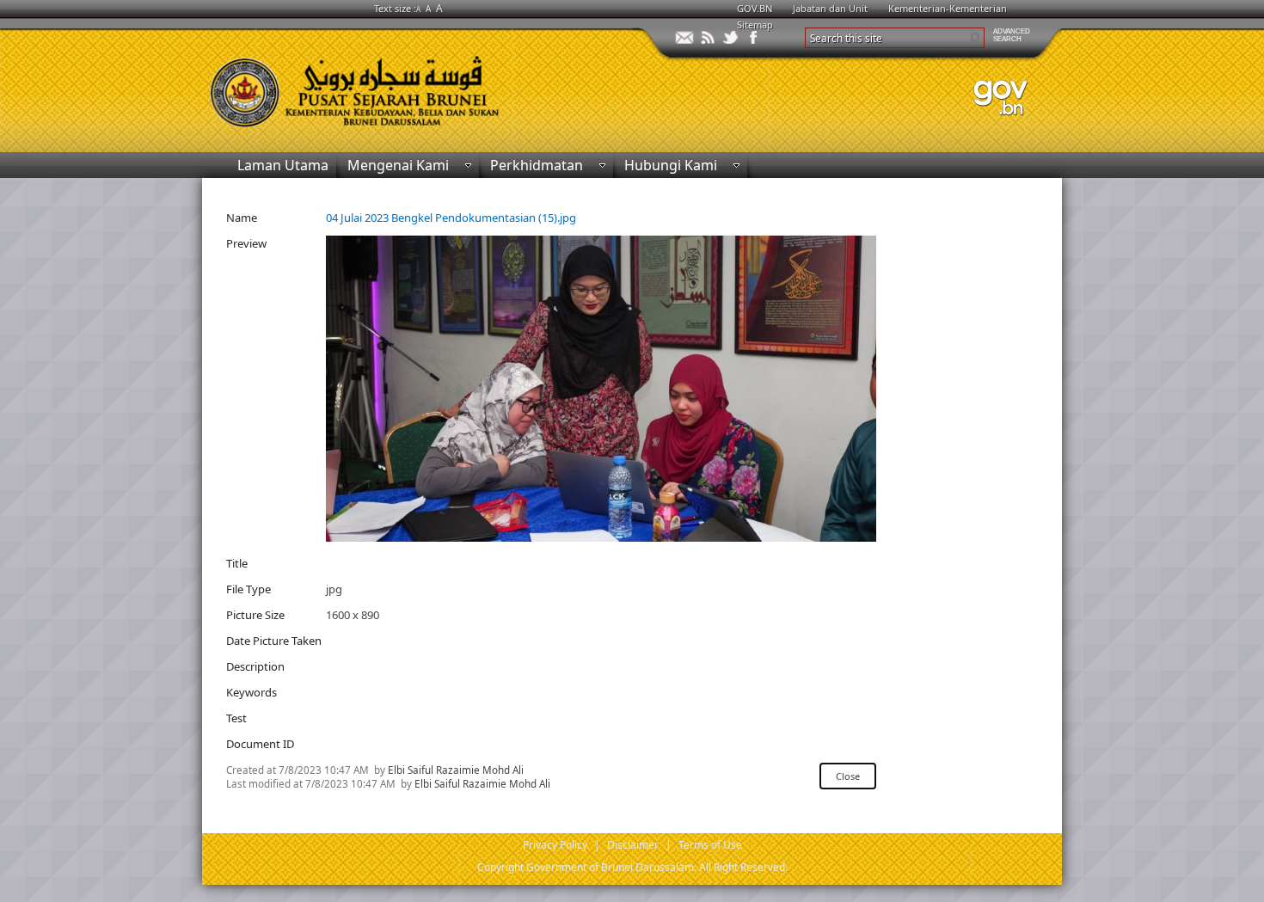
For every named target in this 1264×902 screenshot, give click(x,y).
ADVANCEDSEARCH (1011, 35)
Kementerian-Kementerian (947, 8)
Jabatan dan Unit (830, 8)
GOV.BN (754, 8)
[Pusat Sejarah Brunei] (417, 84)
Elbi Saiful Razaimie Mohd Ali (456, 769)
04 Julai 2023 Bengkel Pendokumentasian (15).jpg (451, 217)
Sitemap (755, 24)
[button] (974, 37)
